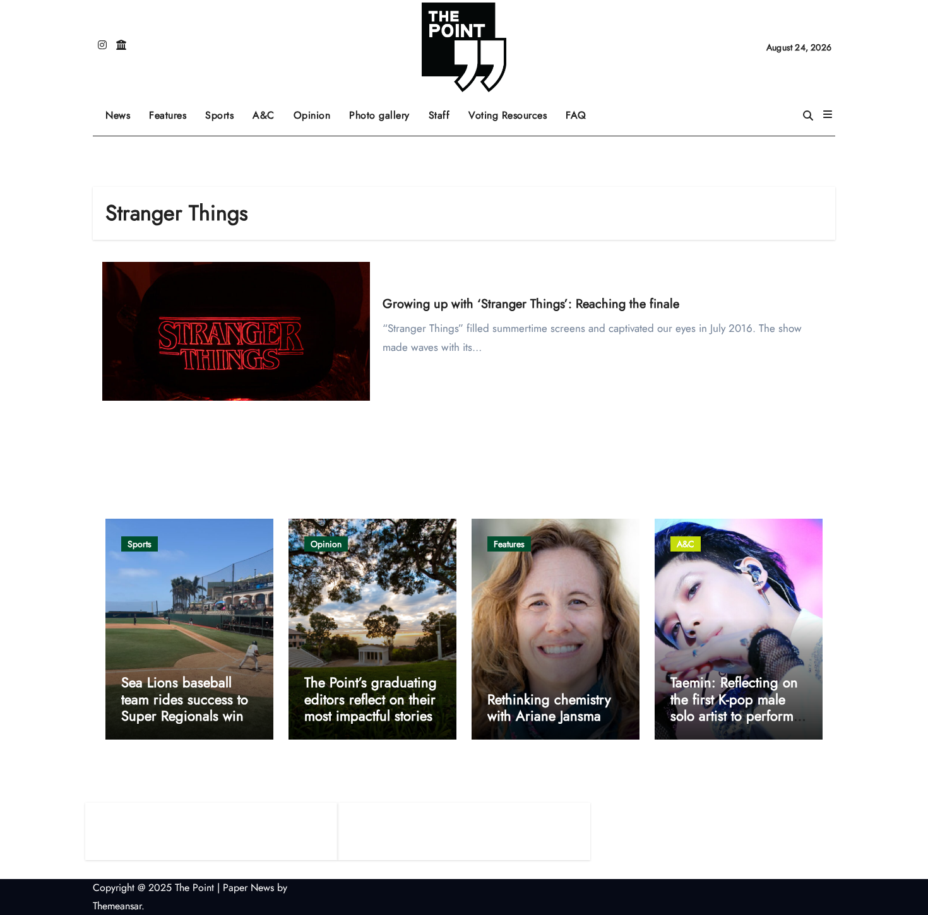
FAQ (576, 115)
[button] (827, 115)
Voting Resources (507, 115)
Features (172, 110)
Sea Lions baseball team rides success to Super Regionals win (184, 699)
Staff (439, 115)
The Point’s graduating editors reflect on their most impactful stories (370, 699)
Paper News (248, 887)
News (117, 115)
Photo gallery (379, 115)
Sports (224, 110)
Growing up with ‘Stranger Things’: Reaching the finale (531, 304)
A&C (268, 110)
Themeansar (117, 906)
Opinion (317, 110)
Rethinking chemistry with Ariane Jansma (549, 707)
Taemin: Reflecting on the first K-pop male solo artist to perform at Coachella (734, 707)
